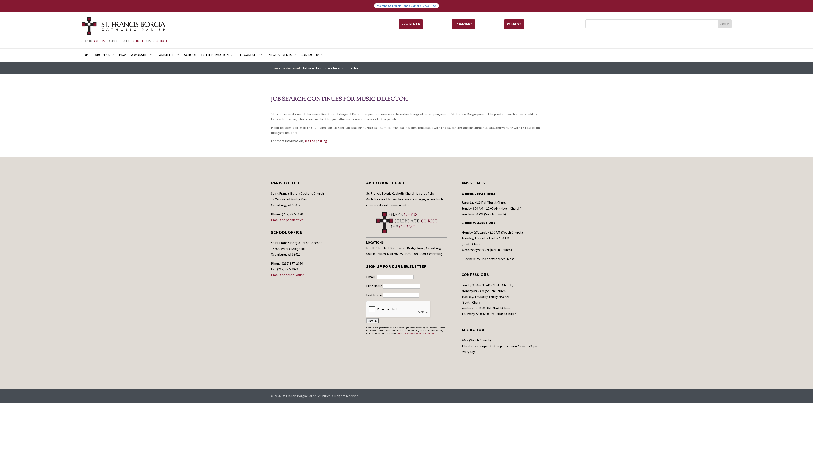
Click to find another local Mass (488, 259)
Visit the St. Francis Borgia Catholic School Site (406, 6)
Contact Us (310, 55)
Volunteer (514, 24)
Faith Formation (215, 55)
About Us (102, 55)
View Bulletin (411, 24)
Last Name (374, 295)
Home (85, 55)
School (190, 55)
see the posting (315, 141)
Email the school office (287, 275)
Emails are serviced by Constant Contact (416, 333)
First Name (374, 286)
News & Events (280, 55)
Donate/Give (463, 24)
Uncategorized (290, 68)
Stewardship (249, 55)
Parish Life (166, 55)
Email (371, 277)
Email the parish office (287, 220)
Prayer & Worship (133, 55)
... (1, 405)
